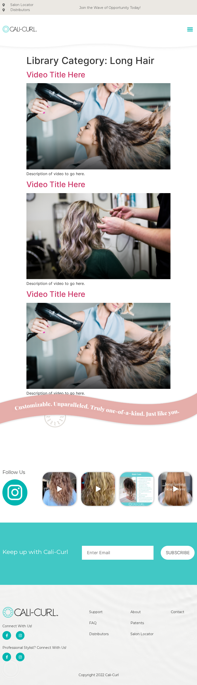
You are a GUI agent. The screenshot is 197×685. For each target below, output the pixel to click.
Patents (137, 623)
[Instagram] (20, 635)
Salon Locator (142, 634)
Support (96, 612)
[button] (190, 29)
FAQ (93, 623)
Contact (177, 612)
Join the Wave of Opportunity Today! (110, 8)
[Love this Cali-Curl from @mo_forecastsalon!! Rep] (98, 489)
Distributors (99, 634)
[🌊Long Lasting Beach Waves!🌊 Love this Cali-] (175, 489)
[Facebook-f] (6, 635)
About (135, 612)
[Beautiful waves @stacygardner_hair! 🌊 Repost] (59, 489)
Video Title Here (55, 74)
